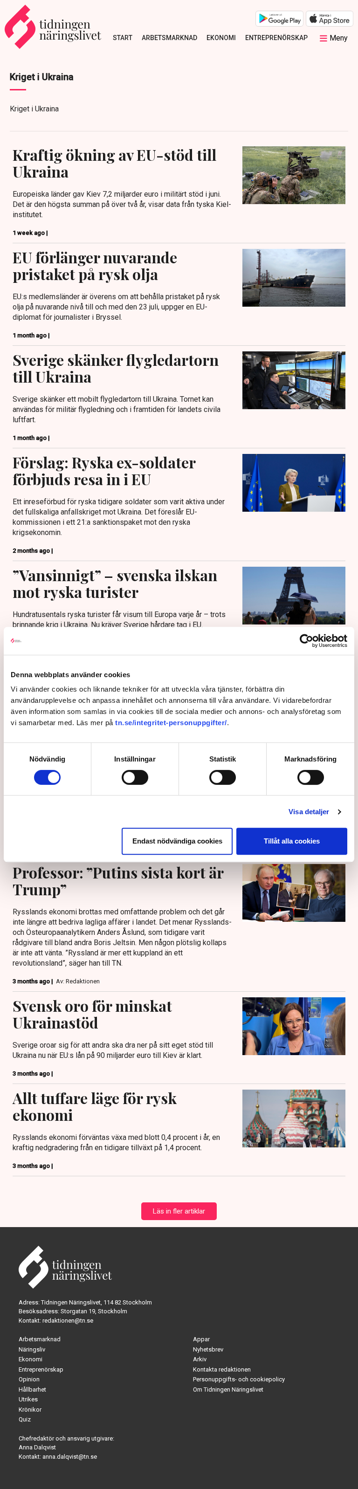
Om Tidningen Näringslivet (228, 1389)
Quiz (25, 1419)
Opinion (29, 1379)
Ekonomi (221, 37)
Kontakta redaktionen (222, 1369)
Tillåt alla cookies (292, 841)
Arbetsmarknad (169, 37)
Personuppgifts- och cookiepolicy (239, 1379)
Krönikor (30, 1409)
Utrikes (28, 1399)
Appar (201, 1339)
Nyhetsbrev (208, 1349)
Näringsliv (32, 1349)
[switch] (135, 777)
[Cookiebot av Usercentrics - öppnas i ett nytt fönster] (306, 641)
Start (122, 37)
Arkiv (200, 1359)
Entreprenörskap (276, 37)
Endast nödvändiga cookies (177, 841)
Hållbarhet (32, 1389)
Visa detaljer (309, 812)
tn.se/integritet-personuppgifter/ (171, 723)
